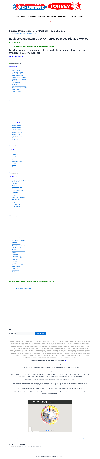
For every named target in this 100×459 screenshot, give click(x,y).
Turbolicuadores (16, 206)
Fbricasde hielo (16, 82)
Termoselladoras (16, 204)
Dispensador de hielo (17, 72)
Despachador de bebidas (18, 251)
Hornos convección (17, 161)
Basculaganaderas (16, 137)
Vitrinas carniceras (16, 89)
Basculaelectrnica (16, 125)
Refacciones (41, 16)
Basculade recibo (16, 134)
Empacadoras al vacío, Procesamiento (22, 180)
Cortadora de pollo (17, 187)
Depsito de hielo (16, 70)
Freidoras (14, 159)
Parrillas (14, 163)
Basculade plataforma (17, 132)
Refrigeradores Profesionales (19, 87)
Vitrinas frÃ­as (15, 270)
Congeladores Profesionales (19, 79)
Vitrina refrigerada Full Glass (19, 74)
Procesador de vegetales (18, 197)
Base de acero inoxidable (18, 240)
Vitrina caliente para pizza (18, 245)
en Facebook (32, 16)
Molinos (14, 195)
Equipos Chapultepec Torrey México (21, 288)
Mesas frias (15, 84)
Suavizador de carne (17, 181)
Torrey (17, 16)
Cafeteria (14, 242)
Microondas (15, 259)
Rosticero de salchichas (18, 264)
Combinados (15, 154)
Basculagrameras (16, 139)
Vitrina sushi (15, 268)
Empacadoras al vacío (17, 190)
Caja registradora (16, 247)
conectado (23, 446)
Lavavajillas (15, 254)
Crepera (14, 249)
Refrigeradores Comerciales (19, 86)
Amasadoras (15, 183)
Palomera (14, 261)
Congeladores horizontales (19, 77)
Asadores (14, 153)
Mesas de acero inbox (17, 258)
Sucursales (72, 16)
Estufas (14, 156)
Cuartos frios (15, 80)
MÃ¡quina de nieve (16, 256)
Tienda (23, 16)
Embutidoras (15, 188)
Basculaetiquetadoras (17, 136)
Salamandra (15, 166)
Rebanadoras (15, 199)
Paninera (14, 263)
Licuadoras (15, 192)
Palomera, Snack (16, 244)
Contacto (80, 16)
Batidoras (14, 185)
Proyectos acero (62, 16)
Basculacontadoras (17, 131)
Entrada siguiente (83, 438)
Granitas (14, 252)
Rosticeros (14, 201)
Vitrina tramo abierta (17, 75)
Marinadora (15, 194)
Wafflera (14, 271)
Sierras (13, 202)
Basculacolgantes (16, 127)
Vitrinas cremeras (16, 91)
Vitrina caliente (16, 266)
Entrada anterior (16, 438)
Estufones (14, 158)
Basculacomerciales (17, 129)
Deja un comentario (14, 33)
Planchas (14, 165)
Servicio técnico (51, 16)
